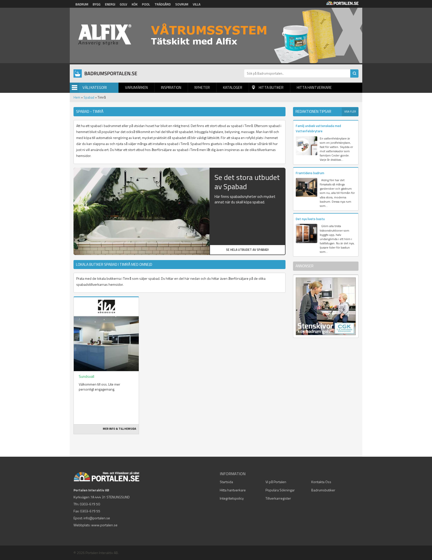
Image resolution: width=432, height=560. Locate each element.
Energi (110, 4)
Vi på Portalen (276, 481)
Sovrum (181, 4)
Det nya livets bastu (310, 218)
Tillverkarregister (278, 498)
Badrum (82, 4)
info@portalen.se (97, 518)
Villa (196, 4)
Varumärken (136, 87)
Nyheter (202, 87)
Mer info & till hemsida (119, 429)
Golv (123, 4)
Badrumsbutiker (323, 490)
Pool (146, 4)
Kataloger (232, 87)
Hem (77, 97)
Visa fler (350, 112)
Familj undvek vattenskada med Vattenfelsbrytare (318, 128)
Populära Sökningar (280, 490)
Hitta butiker (271, 87)
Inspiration (171, 87)
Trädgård (162, 4)
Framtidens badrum (310, 172)
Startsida (226, 481)
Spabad (89, 97)
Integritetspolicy (232, 498)
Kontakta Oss (321, 481)
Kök (135, 4)
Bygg (96, 4)
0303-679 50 (90, 504)
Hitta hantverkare (314, 87)
